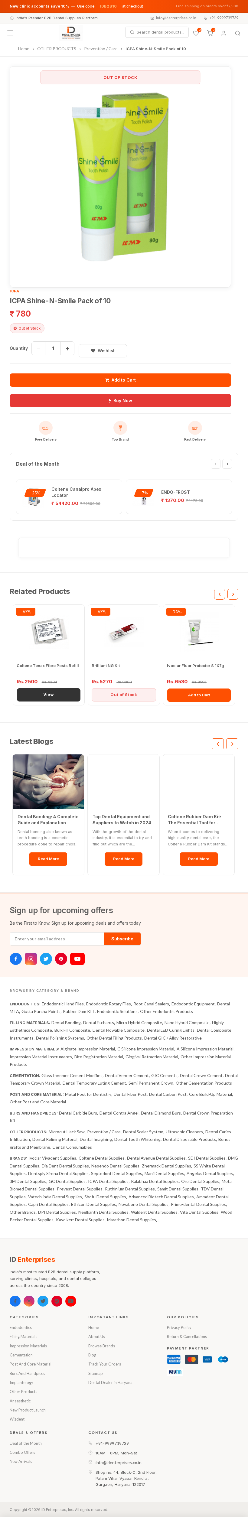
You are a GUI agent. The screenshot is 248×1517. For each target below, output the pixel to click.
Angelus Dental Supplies (210, 1173)
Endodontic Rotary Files (108, 1003)
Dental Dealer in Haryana (110, 1382)
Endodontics (21, 1327)
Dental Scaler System (143, 1131)
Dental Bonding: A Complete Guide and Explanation (48, 819)
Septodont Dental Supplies (116, 1173)
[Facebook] (16, 959)
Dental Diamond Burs (161, 1112)
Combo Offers (22, 1452)
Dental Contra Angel (119, 1112)
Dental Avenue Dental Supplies (156, 1158)
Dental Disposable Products (189, 1139)
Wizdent (17, 1419)
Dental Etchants (98, 1022)
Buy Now (122, 400)
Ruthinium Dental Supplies (130, 1188)
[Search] (237, 33)
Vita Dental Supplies (199, 1212)
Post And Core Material (30, 1364)
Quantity (19, 348)
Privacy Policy (179, 1327)
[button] (120, 177)
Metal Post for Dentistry (88, 1094)
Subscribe (122, 938)
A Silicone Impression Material (205, 1048)
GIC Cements (164, 1075)
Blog (92, 1355)
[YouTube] (77, 959)
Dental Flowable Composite (119, 1030)
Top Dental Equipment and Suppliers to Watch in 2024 (122, 819)
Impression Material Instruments (41, 1056)
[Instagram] (31, 959)
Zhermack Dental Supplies (166, 1165)
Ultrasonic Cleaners (184, 1131)
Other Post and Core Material (38, 1101)
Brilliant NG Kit (106, 665)
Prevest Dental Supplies (80, 1188)
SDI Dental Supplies (207, 1158)
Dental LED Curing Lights (170, 1030)
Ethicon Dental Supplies (93, 1204)
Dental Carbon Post (168, 1094)
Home (93, 1327)
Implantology (21, 1382)
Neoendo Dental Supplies (115, 1165)
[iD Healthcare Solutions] (71, 33)
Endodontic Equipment (193, 1003)
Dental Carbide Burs (78, 1112)
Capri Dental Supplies (48, 1204)
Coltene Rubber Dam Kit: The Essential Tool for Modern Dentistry (194, 819)
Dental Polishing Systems (60, 1037)
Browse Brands (101, 1345)
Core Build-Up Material (210, 1094)
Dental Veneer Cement (127, 1075)
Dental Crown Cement (201, 1075)
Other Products (23, 1391)
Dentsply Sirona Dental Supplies (58, 1173)
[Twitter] (46, 959)
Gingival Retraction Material (152, 1056)
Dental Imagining (96, 1139)
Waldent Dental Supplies (154, 1212)
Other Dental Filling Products (114, 1037)
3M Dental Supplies (28, 1181)
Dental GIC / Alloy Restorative (173, 1037)
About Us (96, 1336)
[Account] (223, 33)
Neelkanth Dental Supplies (103, 1212)
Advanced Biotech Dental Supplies (161, 1196)
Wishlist (106, 350)
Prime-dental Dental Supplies (198, 1204)
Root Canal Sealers (151, 1003)
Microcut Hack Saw (67, 1131)
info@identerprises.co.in (176, 18)
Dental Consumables (72, 1147)
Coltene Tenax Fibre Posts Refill (48, 665)
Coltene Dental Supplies (102, 1158)
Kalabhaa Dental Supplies (155, 1181)
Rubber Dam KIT (79, 1011)
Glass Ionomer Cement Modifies (72, 1075)
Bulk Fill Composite (72, 1030)
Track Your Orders (104, 1364)
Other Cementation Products (204, 1083)
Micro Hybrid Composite (139, 1022)
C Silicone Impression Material (145, 1048)
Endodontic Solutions (117, 1011)
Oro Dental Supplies (200, 1181)
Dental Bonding (66, 1022)
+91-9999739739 (223, 18)
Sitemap (95, 1373)
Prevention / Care (104, 1131)
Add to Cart (124, 380)
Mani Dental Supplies (164, 1173)
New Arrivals (21, 1461)
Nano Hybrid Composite (187, 1022)
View (48, 694)
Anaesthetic (20, 1400)
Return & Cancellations (187, 1336)
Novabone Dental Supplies (143, 1204)
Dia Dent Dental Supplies (65, 1165)
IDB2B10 (108, 6)
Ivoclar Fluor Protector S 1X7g (195, 665)
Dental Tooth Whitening (137, 1139)
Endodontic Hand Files (63, 1003)
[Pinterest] (61, 959)
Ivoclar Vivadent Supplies (52, 1158)
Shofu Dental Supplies (105, 1196)
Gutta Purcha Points (40, 1011)
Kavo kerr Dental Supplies (80, 1219)
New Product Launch (28, 1410)
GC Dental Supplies (67, 1181)
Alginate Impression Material (87, 1048)
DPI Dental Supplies (57, 1212)
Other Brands (23, 1212)
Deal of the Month (26, 1443)
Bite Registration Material (98, 1056)
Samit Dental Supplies (177, 1188)
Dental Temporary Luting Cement (94, 1083)
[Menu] (10, 33)
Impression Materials (28, 1345)
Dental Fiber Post (130, 1094)
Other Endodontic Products (166, 1011)
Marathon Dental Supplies (131, 1219)
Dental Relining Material (54, 1139)
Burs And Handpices (27, 1373)
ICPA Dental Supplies (108, 1181)
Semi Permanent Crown (151, 1083)
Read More (48, 858)
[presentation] (215, 464)
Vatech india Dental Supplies (55, 1196)
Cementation (21, 1355)
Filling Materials (23, 1336)
